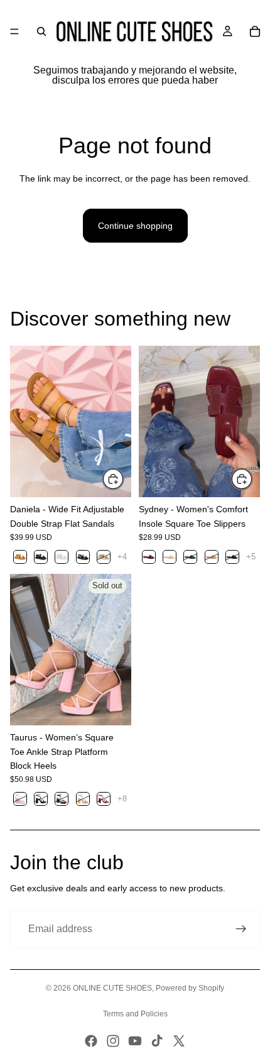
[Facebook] (91, 1040)
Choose (123, 479)
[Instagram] (113, 1040)
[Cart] (255, 31)
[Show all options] (122, 556)
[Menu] (14, 31)
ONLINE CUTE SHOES (112, 988)
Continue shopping (135, 226)
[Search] (41, 31)
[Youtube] (135, 1040)
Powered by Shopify (190, 988)
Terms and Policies (135, 1013)
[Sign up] (241, 929)
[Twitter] (178, 1040)
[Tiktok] (157, 1040)
